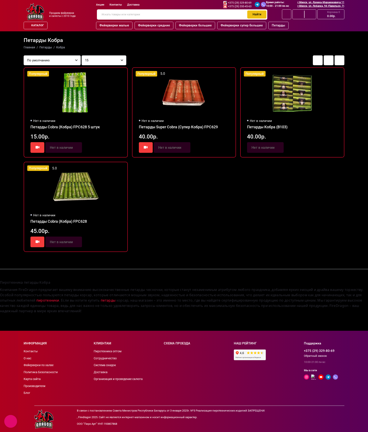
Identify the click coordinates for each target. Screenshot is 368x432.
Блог (27, 392)
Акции (100, 4)
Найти (257, 14)
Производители (34, 386)
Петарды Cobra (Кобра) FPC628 (58, 221)
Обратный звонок (315, 355)
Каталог (37, 25)
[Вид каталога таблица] (339, 60)
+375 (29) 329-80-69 (240, 2)
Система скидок (105, 365)
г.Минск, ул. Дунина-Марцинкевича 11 (321, 2)
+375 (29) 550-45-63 (240, 6)
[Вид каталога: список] (329, 60)
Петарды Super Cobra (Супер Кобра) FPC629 (178, 127)
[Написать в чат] (10, 421)
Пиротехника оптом (107, 351)
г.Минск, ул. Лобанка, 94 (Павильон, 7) (321, 6)
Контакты (115, 4)
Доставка (133, 4)
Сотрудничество (105, 358)
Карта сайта (32, 379)
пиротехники (47, 300)
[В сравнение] (113, 74)
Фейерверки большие (195, 25)
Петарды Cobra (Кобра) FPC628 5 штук (65, 127)
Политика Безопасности (41, 372)
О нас (27, 358)
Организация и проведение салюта (118, 379)
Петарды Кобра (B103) (267, 127)
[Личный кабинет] (286, 14)
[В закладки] (121, 74)
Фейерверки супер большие (242, 25)
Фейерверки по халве (38, 365)
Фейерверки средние (154, 25)
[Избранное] (310, 14)
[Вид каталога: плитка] (318, 60)
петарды (108, 300)
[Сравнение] (298, 14)
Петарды (278, 25)
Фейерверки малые (114, 25)
